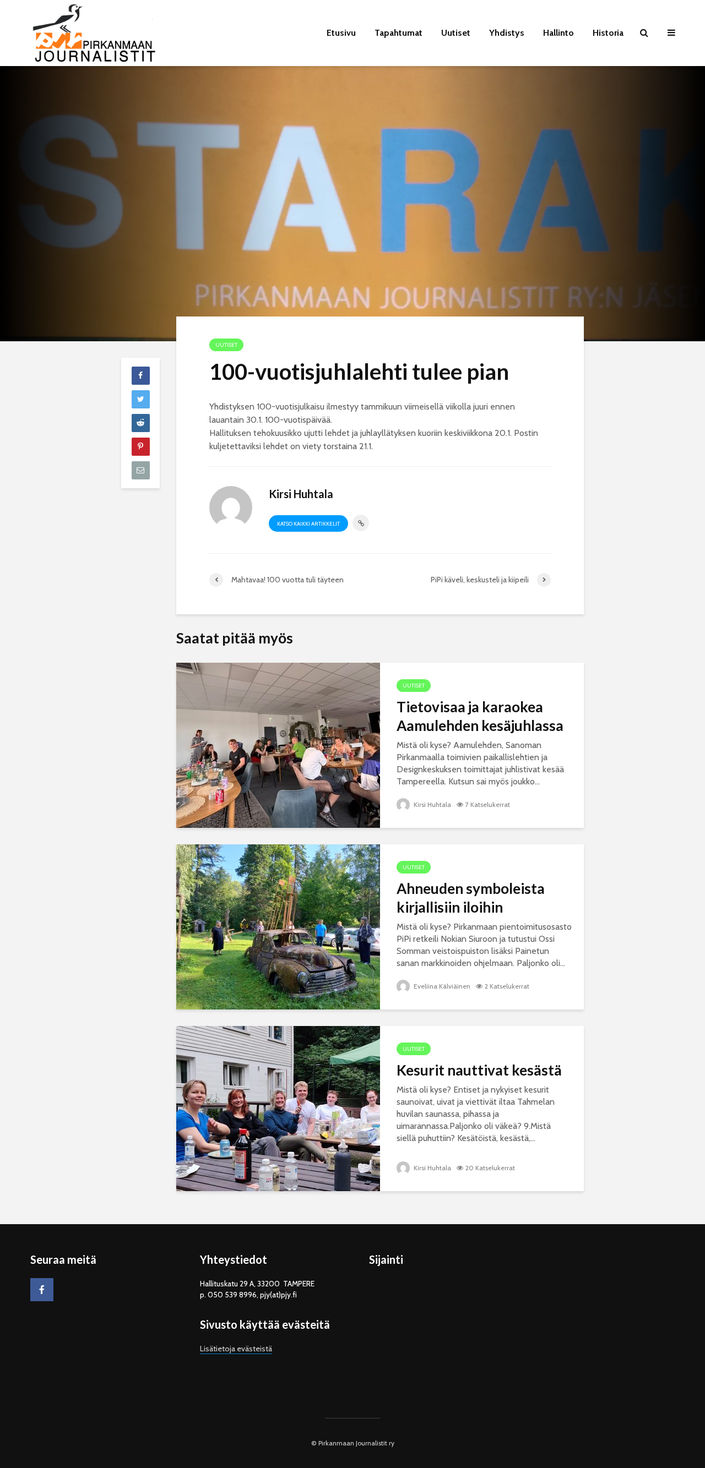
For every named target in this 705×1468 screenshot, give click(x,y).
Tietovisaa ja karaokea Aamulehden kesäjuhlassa (480, 716)
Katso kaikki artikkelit (308, 523)
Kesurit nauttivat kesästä (479, 1070)
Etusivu (341, 33)
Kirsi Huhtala (431, 804)
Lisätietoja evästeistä (236, 1349)
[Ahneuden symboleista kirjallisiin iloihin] (278, 926)
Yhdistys (506, 33)
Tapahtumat (398, 33)
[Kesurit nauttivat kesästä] (278, 1108)
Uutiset (455, 33)
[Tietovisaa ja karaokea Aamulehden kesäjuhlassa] (278, 744)
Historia (608, 33)
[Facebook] (41, 1289)
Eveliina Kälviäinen (441, 986)
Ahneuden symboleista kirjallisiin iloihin (471, 898)
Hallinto (558, 33)
